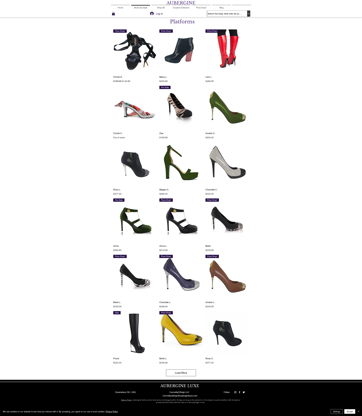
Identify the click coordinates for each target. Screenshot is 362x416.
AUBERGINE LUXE (179, 385)
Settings (336, 411)
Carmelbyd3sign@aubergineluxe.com (180, 395)
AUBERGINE (181, 3)
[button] (113, 13)
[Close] (358, 411)
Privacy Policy (112, 411)
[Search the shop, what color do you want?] (248, 14)
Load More (181, 372)
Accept (350, 411)
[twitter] (243, 392)
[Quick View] (135, 107)
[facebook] (239, 392)
